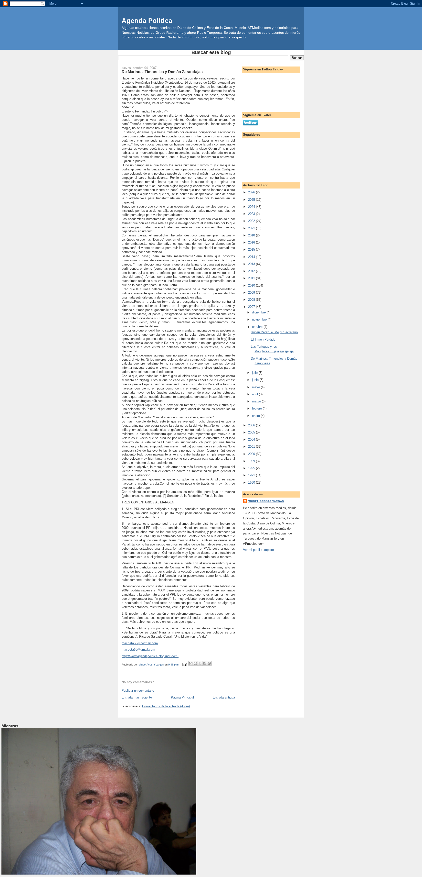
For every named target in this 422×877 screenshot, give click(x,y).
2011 (252, 278)
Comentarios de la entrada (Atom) (166, 706)
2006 (252, 425)
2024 (252, 207)
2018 (252, 235)
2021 (252, 228)
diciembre (259, 312)
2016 (252, 242)
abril (255, 394)
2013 (252, 264)
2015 (252, 249)
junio (256, 380)
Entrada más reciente (137, 697)
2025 (252, 199)
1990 (252, 482)
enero (256, 416)
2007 (252, 307)
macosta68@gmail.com (138, 649)
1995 (252, 468)
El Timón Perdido (263, 339)
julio (255, 373)
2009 (252, 292)
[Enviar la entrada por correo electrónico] (184, 664)
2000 (252, 454)
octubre (258, 327)
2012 (252, 271)
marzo (257, 401)
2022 (252, 221)
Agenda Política (147, 20)
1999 (252, 461)
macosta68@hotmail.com (140, 643)
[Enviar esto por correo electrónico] (190, 663)
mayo (256, 387)
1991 (252, 475)
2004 (252, 439)
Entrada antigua (224, 697)
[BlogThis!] (195, 663)
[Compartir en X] (200, 663)
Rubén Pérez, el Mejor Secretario (274, 332)
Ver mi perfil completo (258, 550)
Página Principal (182, 697)
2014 (252, 257)
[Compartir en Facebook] (204, 663)
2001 (252, 446)
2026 (252, 192)
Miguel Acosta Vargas (266, 501)
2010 (252, 285)
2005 (252, 432)
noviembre (260, 319)
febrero (257, 408)
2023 (252, 214)
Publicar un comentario (138, 690)
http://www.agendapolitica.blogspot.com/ (150, 656)
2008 (252, 299)
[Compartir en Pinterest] (209, 663)
